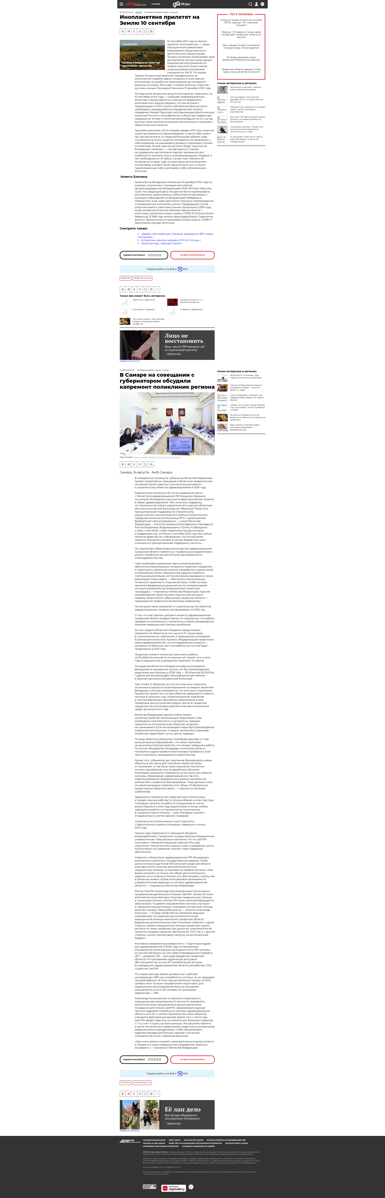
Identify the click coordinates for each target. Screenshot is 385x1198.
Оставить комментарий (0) (192, 255)
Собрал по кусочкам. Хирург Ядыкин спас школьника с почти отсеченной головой (247, 407)
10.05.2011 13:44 (126, 12)
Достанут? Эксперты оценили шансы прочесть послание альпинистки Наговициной (247, 119)
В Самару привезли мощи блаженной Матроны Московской (241, 58)
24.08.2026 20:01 (127, 370)
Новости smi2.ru (130, 361)
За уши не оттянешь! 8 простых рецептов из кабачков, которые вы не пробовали (247, 417)
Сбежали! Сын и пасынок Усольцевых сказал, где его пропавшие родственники (247, 109)
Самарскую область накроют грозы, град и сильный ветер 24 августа (241, 70)
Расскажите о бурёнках (144, 309)
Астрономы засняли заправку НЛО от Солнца (170, 240)
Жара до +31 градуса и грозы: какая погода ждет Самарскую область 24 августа (241, 34)
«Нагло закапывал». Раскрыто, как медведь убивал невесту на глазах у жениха (247, 397)
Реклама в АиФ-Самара (154, 1143)
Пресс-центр (174, 1140)
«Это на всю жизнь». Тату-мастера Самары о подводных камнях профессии (148, 321)
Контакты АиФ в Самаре (236, 1143)
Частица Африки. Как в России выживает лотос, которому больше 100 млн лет (246, 99)
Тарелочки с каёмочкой (144, 300)
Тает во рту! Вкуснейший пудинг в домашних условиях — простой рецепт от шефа (246, 387)
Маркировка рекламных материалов (161, 1146)
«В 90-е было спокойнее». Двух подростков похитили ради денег (246, 376)
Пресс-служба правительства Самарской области (157, 457)
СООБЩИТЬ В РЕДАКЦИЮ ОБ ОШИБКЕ (198, 1146)
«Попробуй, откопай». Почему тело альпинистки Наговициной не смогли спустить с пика (246, 129)
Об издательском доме (154, 1140)
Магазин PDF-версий (193, 1140)
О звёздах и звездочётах (191, 309)
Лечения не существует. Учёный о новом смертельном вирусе (246, 88)
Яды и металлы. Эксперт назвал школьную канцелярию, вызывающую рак (245, 427)
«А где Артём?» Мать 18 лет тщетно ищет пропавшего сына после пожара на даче (246, 139)
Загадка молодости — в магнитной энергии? (191, 301)
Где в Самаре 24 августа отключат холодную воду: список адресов (241, 46)
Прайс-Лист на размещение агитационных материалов (195, 1143)
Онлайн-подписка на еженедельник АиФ (226, 1140)
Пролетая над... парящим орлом (161, 243)
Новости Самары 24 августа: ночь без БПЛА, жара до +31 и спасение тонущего (241, 22)
